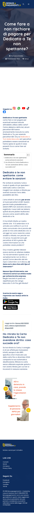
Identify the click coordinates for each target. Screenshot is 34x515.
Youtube (5, 484)
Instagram (6, 482)
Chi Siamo (6, 466)
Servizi (5, 464)
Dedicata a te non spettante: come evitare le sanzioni (16, 159)
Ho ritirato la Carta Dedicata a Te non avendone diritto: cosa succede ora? (16, 164)
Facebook (6, 480)
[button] (23, 4)
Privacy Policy (7, 468)
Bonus (27, 59)
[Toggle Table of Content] (27, 155)
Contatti (5, 462)
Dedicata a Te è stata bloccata (16, 138)
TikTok (5, 486)
